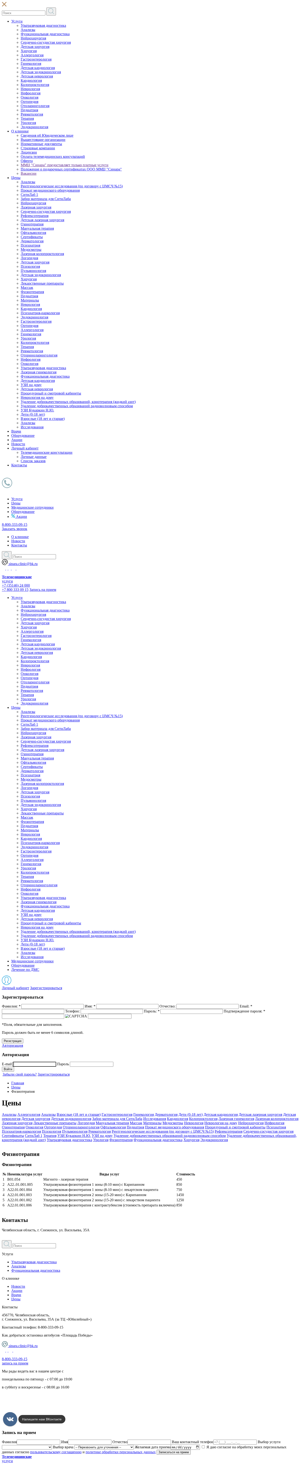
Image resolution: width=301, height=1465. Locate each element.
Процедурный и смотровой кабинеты (51, 393)
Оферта (27, 161)
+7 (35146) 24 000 (16, 585)
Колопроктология (35, 85)
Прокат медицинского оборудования (50, 190)
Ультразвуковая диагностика (43, 25)
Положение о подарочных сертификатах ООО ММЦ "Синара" (71, 169)
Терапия (27, 118)
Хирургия (29, 51)
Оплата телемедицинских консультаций (53, 157)
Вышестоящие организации (43, 140)
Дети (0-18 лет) (33, 414)
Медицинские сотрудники (32, 507)
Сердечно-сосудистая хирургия (46, 42)
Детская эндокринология (41, 72)
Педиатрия (29, 110)
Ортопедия (29, 102)
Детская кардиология (38, 68)
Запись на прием (42, 590)
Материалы (30, 300)
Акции (16, 440)
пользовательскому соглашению (56, 1452)
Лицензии (29, 152)
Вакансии (28, 173)
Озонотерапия (32, 224)
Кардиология (31, 80)
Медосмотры (31, 250)
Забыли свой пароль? (20, 1074)
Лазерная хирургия (36, 207)
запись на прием (15, 1363)
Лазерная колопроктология (42, 254)
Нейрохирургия (33, 38)
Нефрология (30, 93)
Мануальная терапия (37, 228)
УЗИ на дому (31, 385)
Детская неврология (37, 76)
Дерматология (32, 241)
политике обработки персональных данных (121, 1452)
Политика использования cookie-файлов (34, 1411)
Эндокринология (34, 127)
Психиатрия (30, 245)
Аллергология (32, 55)
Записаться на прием (173, 1452)
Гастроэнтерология (36, 59)
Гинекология (31, 64)
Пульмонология (33, 271)
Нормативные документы (41, 144)
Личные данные (34, 457)
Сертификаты (32, 237)
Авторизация (12, 1045)
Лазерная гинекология (38, 372)
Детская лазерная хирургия (42, 220)
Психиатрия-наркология (40, 313)
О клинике (20, 131)
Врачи (16, 431)
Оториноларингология (39, 355)
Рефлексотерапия (34, 216)
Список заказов (33, 461)
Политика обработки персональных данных (37, 1395)
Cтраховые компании (38, 148)
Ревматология (32, 114)
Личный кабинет (25, 448)
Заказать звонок (14, 529)
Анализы (28, 30)
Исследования (32, 427)
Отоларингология (35, 106)
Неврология (30, 89)
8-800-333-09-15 (14, 525)
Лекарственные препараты (42, 283)
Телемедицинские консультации (46, 452)
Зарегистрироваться (46, 988)
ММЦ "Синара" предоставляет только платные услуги (64, 165)
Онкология (29, 97)
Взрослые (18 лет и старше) (43, 419)
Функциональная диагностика (45, 34)
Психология (30, 266)
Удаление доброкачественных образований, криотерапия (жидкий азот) (78, 402)
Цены (15, 178)
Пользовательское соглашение (26, 1403)
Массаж (27, 288)
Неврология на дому (37, 397)
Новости (18, 444)
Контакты (19, 465)
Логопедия (29, 258)
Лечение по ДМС (25, 970)
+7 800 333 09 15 (15, 590)
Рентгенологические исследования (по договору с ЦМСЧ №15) (72, 186)
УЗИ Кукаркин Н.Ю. (37, 410)
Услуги (17, 21)
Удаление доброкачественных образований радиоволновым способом (77, 406)
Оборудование (23, 436)
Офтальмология (33, 233)
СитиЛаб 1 (29, 195)
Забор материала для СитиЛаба (46, 199)
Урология (28, 123)
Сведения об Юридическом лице (47, 135)
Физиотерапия (32, 292)
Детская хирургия (35, 47)
